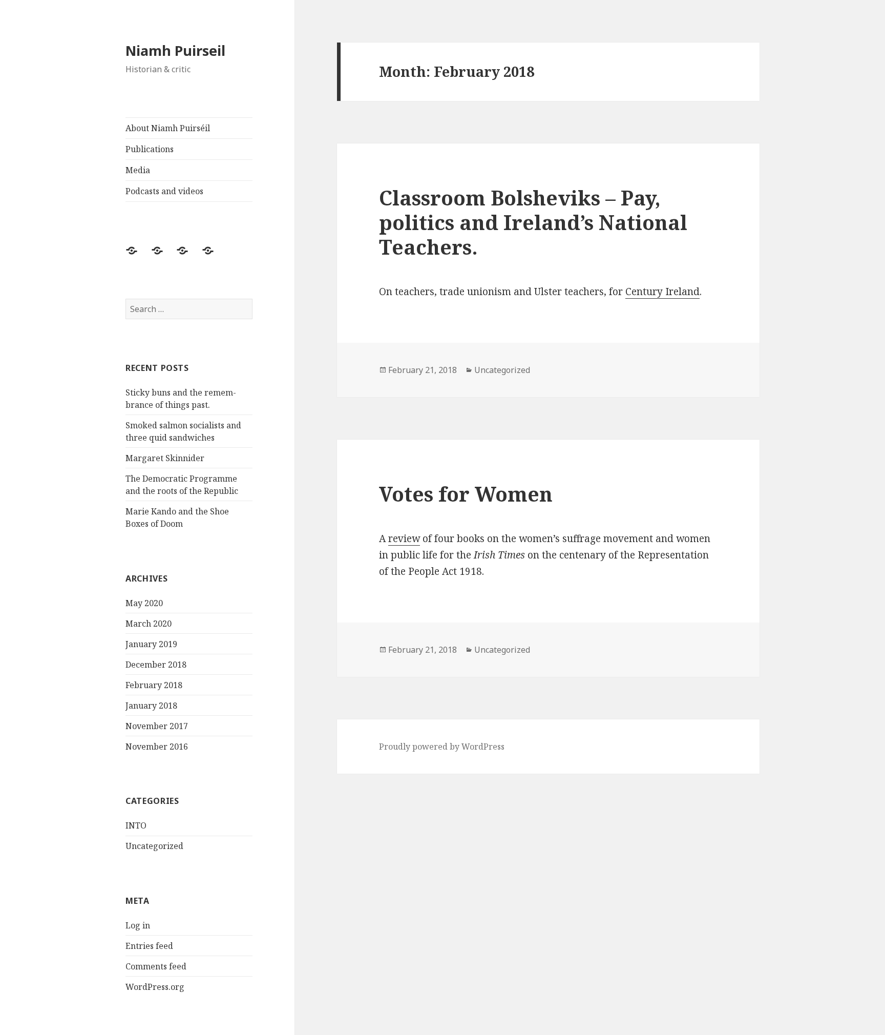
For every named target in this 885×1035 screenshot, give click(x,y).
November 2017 (156, 726)
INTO (135, 825)
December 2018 (155, 664)
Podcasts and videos (164, 191)
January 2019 (151, 644)
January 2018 (151, 705)
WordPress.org (154, 986)
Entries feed (149, 945)
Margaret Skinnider (164, 458)
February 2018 (153, 685)
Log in (137, 925)
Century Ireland (662, 291)
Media (137, 170)
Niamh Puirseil (175, 50)
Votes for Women (466, 493)
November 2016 (156, 746)
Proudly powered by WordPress (441, 746)
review (404, 538)
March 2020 (148, 623)
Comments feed (155, 966)
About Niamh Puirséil (167, 128)
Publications (149, 149)
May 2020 (144, 603)
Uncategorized (154, 846)
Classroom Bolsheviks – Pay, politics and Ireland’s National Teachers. (533, 222)
